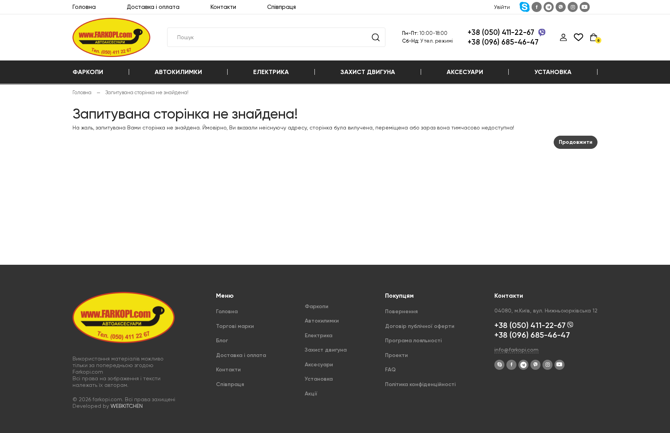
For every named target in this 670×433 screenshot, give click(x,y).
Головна (84, 6)
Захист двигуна (367, 72)
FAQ (390, 369)
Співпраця (281, 6)
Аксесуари (465, 72)
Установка (553, 72)
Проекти (396, 355)
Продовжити (575, 142)
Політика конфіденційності (420, 384)
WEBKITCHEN (127, 406)
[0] (593, 37)
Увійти (502, 7)
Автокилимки (178, 72)
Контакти (223, 6)
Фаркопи (88, 72)
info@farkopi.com (516, 350)
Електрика (271, 72)
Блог (222, 340)
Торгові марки (235, 326)
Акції (311, 393)
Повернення (401, 311)
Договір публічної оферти (419, 326)
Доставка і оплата (153, 6)
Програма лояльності (413, 340)
